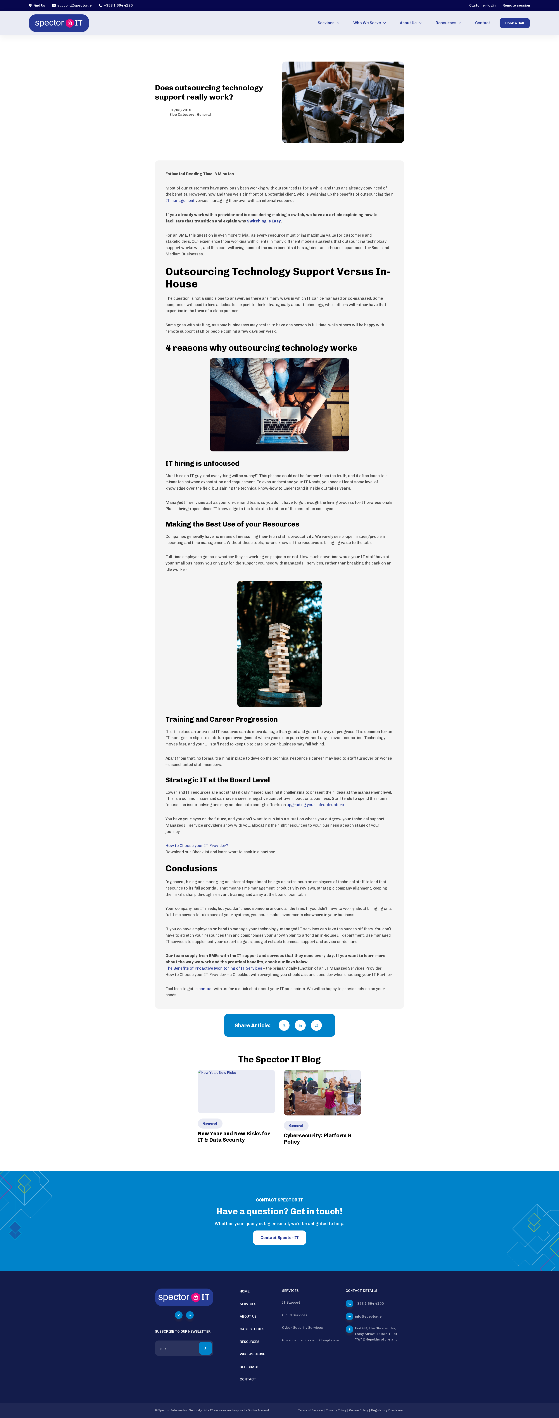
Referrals (249, 1367)
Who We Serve (367, 23)
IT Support (291, 1302)
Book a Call (514, 23)
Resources (445, 23)
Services (326, 23)
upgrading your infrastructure (315, 804)
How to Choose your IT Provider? (197, 845)
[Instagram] (316, 1025)
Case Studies (252, 1329)
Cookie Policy (358, 1410)
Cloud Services (294, 1315)
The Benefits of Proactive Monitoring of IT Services (214, 968)
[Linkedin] (300, 1025)
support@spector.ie (74, 5)
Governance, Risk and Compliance (310, 1340)
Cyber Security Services (302, 1327)
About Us (408, 23)
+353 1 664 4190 (118, 5)
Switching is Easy (264, 221)
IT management (180, 200)
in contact (203, 988)
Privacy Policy (336, 1410)
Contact (482, 23)
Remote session (516, 5)
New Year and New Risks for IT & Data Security (234, 1136)
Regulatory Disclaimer (387, 1410)
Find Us (39, 5)
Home (245, 1291)
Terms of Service (310, 1410)
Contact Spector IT (280, 1237)
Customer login (482, 5)
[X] (284, 1025)
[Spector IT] (59, 23)
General (204, 114)
